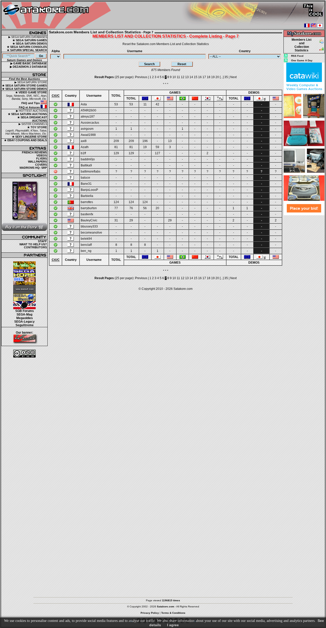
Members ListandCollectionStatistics (301, 45)
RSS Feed (297, 55)
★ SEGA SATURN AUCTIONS (27, 114)
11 (178, 77)
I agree (173, 625)
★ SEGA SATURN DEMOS (29, 43)
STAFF (42, 241)
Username (134, 51)
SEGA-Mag (24, 314)
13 (187, 77)
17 (204, 77)
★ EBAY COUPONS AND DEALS (25, 140)
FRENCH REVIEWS (34, 152)
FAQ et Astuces (29, 107)
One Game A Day (302, 60)
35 (226, 77)
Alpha (55, 51)
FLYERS (41, 158)
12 (182, 77)
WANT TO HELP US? (33, 244)
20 (217, 77)
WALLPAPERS (37, 161)
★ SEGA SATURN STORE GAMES (24, 85)
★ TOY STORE (37, 127)
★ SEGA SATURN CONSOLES (27, 46)
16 (200, 77)
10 (174, 77)
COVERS (41, 164)
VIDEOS (41, 155)
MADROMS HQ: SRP (33, 167)
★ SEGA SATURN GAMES (29, 40)
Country (245, 51)
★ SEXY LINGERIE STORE (29, 136)
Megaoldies (24, 318)
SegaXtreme (25, 325)
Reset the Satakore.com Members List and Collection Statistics (166, 44)
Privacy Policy (150, 612)
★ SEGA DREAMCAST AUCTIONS (32, 119)
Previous (141, 77)
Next (233, 77)
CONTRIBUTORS (35, 247)
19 (213, 77)
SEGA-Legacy (24, 321)
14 (191, 77)
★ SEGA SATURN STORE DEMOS (24, 88)
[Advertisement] (304, 291)
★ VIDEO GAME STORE (31, 92)
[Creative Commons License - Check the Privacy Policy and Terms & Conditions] (24, 354)
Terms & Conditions (173, 612)
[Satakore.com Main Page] (58, 15)
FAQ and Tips (30, 103)
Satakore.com (183, 289)
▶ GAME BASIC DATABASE (28, 63)
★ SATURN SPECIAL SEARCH (27, 50)
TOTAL (116, 95)
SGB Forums (24, 311)
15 (195, 77)
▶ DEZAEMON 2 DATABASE (28, 66)
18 (208, 77)
